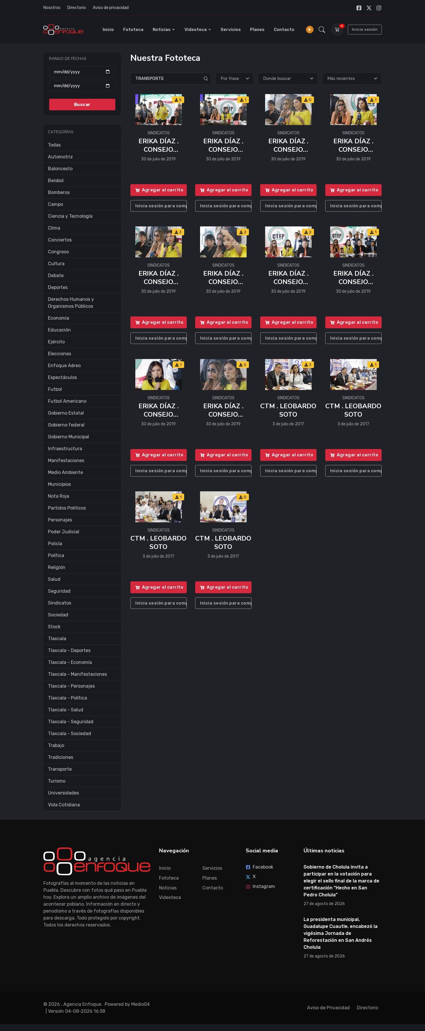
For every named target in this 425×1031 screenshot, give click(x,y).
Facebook (263, 867)
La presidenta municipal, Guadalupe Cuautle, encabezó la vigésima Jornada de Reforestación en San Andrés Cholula (341, 933)
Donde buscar (277, 78)
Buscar (82, 104)
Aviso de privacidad (111, 7)
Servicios (231, 29)
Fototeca (133, 29)
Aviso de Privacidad (328, 1007)
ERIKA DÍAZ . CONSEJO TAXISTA (158, 149)
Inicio (108, 29)
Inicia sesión (365, 29)
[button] (322, 29)
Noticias (162, 29)
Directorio (76, 7)
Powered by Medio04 (127, 1004)
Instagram (264, 886)
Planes (257, 29)
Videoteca (195, 29)
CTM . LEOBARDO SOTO (288, 410)
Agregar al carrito (162, 190)
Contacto (284, 29)
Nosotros (51, 7)
